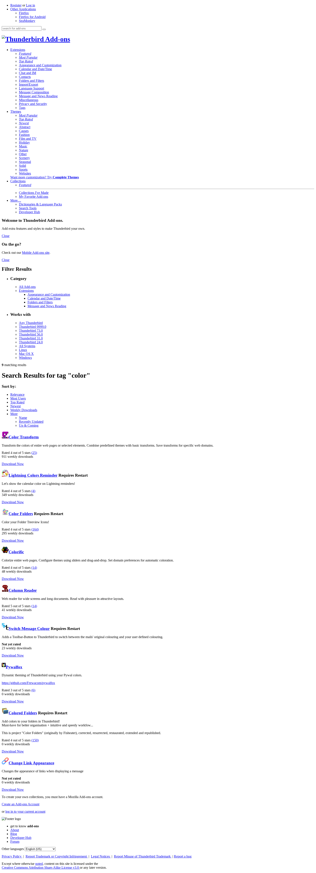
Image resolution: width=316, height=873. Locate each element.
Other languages (13, 849)
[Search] (44, 29)
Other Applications (23, 9)
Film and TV (28, 138)
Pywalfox (14, 667)
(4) (33, 491)
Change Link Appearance (31, 763)
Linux (23, 350)
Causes (24, 131)
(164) (35, 529)
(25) (34, 453)
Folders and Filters (31, 80)
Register (15, 5)
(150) (35, 740)
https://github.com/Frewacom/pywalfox (28, 683)
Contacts (25, 77)
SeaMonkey (27, 21)
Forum (14, 841)
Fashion (24, 135)
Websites (25, 173)
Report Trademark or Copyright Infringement (57, 856)
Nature (23, 150)
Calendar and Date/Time (35, 69)
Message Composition (34, 92)
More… (15, 200)
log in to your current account (25, 811)
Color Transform (24, 437)
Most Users (18, 398)
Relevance (17, 394)
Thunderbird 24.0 (31, 342)
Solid (22, 165)
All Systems (27, 346)
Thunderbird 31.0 (31, 338)
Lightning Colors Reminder (33, 475)
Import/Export (28, 84)
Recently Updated (31, 421)
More (14, 414)
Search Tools (28, 208)
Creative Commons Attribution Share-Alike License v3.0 (41, 867)
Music (23, 146)
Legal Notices (101, 856)
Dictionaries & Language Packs (40, 204)
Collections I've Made (34, 193)
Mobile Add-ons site (35, 252)
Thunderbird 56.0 (31, 334)
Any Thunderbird (31, 323)
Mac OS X (26, 354)
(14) (34, 567)
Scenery (24, 158)
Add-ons (57, 39)
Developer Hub (29, 212)
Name (23, 418)
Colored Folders (23, 713)
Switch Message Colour (29, 628)
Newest (24, 123)
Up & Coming (28, 425)
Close (5, 236)
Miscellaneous (28, 100)
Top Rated (26, 61)
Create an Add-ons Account (20, 804)
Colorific (16, 552)
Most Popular (28, 57)
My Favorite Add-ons (33, 196)
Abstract (24, 127)
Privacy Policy (12, 856)
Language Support (31, 88)
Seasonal (25, 162)
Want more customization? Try (44, 177)
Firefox (24, 13)
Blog (13, 834)
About (14, 830)
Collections (18, 181)
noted (39, 863)
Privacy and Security (33, 104)
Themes (15, 111)
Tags (22, 108)
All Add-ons (27, 287)
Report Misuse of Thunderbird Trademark (143, 856)
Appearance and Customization (40, 65)
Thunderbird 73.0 (31, 330)
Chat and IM (27, 73)
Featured (25, 53)
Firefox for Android (32, 17)
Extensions (17, 50)
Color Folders (21, 513)
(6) (33, 690)
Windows (25, 357)
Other (23, 154)
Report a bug (183, 856)
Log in (30, 5)
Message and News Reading (38, 96)
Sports (23, 169)
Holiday (24, 142)
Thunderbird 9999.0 (32, 327)
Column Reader (23, 590)
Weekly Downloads (23, 410)
